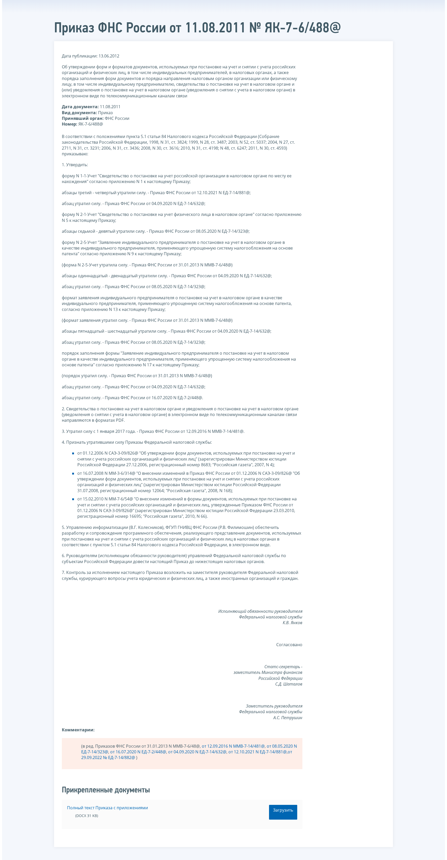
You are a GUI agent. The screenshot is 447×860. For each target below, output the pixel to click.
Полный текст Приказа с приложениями (107, 808)
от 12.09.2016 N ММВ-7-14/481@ (233, 746)
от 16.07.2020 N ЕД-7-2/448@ (138, 752)
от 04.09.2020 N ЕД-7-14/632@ (197, 752)
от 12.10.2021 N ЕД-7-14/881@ (257, 752)
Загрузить (283, 810)
